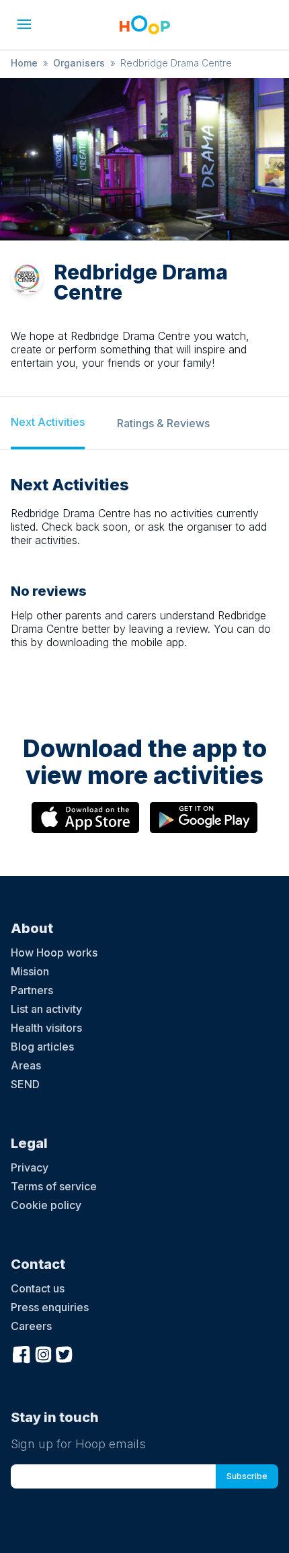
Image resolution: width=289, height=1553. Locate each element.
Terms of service (54, 1186)
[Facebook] (21, 1353)
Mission (30, 971)
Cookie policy (46, 1205)
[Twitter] (64, 1353)
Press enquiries (50, 1307)
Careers (31, 1326)
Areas (26, 1065)
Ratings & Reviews (163, 423)
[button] (24, 24)
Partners (32, 990)
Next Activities (48, 422)
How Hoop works (54, 952)
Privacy (29, 1167)
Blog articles (42, 1046)
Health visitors (46, 1027)
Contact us (38, 1288)
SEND (25, 1084)
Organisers (79, 63)
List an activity (46, 1009)
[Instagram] (43, 1353)
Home (24, 63)
